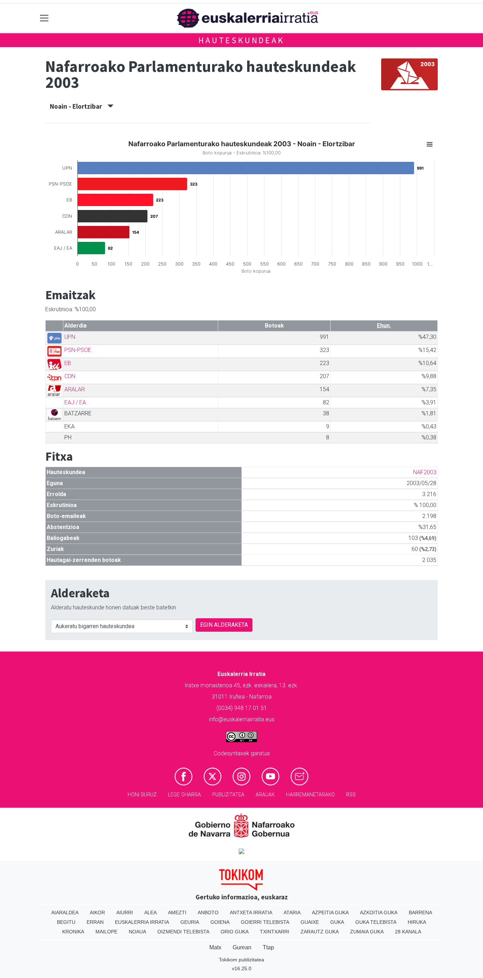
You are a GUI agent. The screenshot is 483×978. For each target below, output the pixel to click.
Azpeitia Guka (330, 912)
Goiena (219, 922)
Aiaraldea (64, 912)
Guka (337, 922)
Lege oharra (184, 795)
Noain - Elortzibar (78, 106)
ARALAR (74, 389)
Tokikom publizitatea (241, 959)
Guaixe (310, 922)
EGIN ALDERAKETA (224, 624)
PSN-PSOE (77, 350)
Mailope (106, 931)
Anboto (208, 912)
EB (67, 363)
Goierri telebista (265, 922)
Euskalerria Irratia (142, 922)
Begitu (66, 922)
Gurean (242, 947)
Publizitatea (228, 795)
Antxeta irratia (251, 912)
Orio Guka (235, 931)
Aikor (97, 912)
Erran (95, 922)
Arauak (265, 795)
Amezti (177, 912)
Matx (215, 947)
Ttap (268, 947)
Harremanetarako (310, 795)
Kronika (73, 931)
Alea (150, 912)
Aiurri (124, 912)
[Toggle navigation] (44, 18)
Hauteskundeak (241, 40)
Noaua (137, 931)
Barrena (420, 912)
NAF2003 (424, 472)
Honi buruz (142, 795)
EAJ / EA (75, 402)
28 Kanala (408, 931)
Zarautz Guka (320, 931)
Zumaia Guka (367, 931)
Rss (351, 795)
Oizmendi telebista (183, 931)
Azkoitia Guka (378, 912)
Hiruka (417, 922)
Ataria (292, 912)
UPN (69, 337)
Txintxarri (274, 931)
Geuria (189, 922)
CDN (69, 376)
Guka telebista (375, 922)
